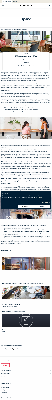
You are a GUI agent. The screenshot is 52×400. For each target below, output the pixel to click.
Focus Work (19, 283)
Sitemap (2, 389)
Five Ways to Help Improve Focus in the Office (20, 83)
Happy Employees (39, 283)
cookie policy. (38, 197)
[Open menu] (3, 5)
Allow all (42, 206)
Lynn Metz (26, 62)
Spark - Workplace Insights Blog (7, 29)
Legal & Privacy (3, 390)
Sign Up (5, 365)
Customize (24, 206)
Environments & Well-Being (28, 283)
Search (38, 26)
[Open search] (49, 5)
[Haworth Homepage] (26, 5)
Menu (12, 26)
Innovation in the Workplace (11, 283)
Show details (45, 202)
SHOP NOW (15, 1)
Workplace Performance (16, 345)
